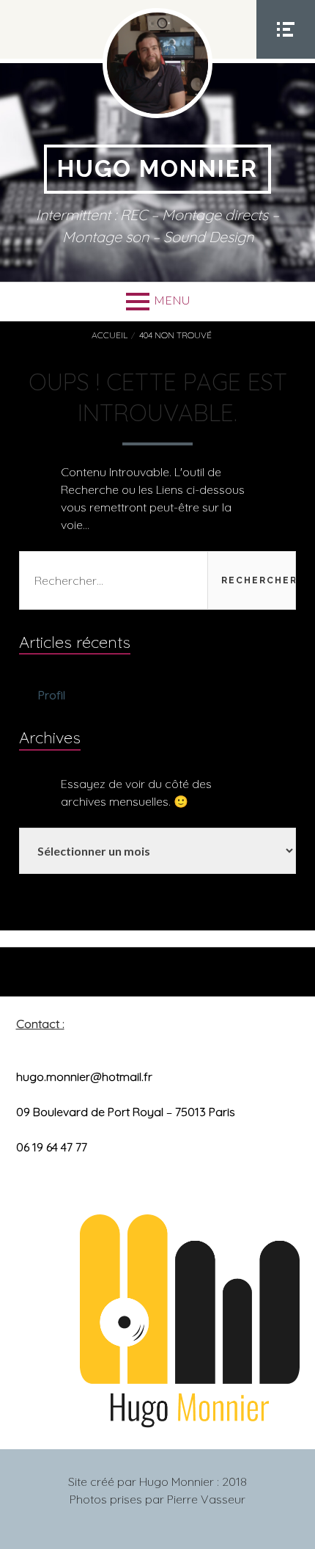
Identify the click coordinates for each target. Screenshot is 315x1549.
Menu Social (285, 58)
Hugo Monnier (157, 168)
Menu (172, 300)
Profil (51, 695)
